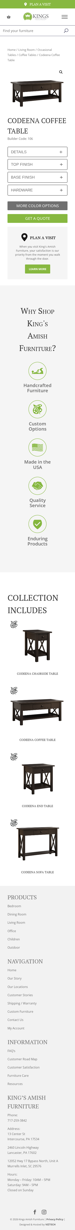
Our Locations (18, 987)
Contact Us (15, 1020)
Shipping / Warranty (22, 1003)
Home (12, 50)
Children (14, 939)
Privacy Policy (54, 1219)
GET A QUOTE (37, 218)
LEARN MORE (37, 269)
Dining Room (17, 914)
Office (12, 931)
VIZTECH (50, 1224)
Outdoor (14, 947)
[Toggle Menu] (65, 17)
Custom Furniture (20, 1011)
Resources (15, 1084)
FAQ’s (11, 1051)
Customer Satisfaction (24, 1067)
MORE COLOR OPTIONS (37, 205)
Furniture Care (18, 1075)
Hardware (22, 190)
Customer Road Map (22, 1059)
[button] (61, 72)
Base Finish (23, 177)
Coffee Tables (27, 55)
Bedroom (14, 906)
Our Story (15, 978)
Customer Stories (20, 995)
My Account (16, 1028)
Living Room (26, 50)
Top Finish (21, 164)
